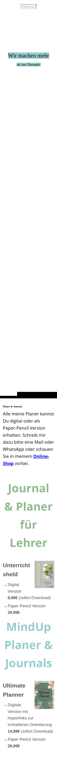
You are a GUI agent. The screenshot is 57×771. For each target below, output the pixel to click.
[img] (28, 205)
